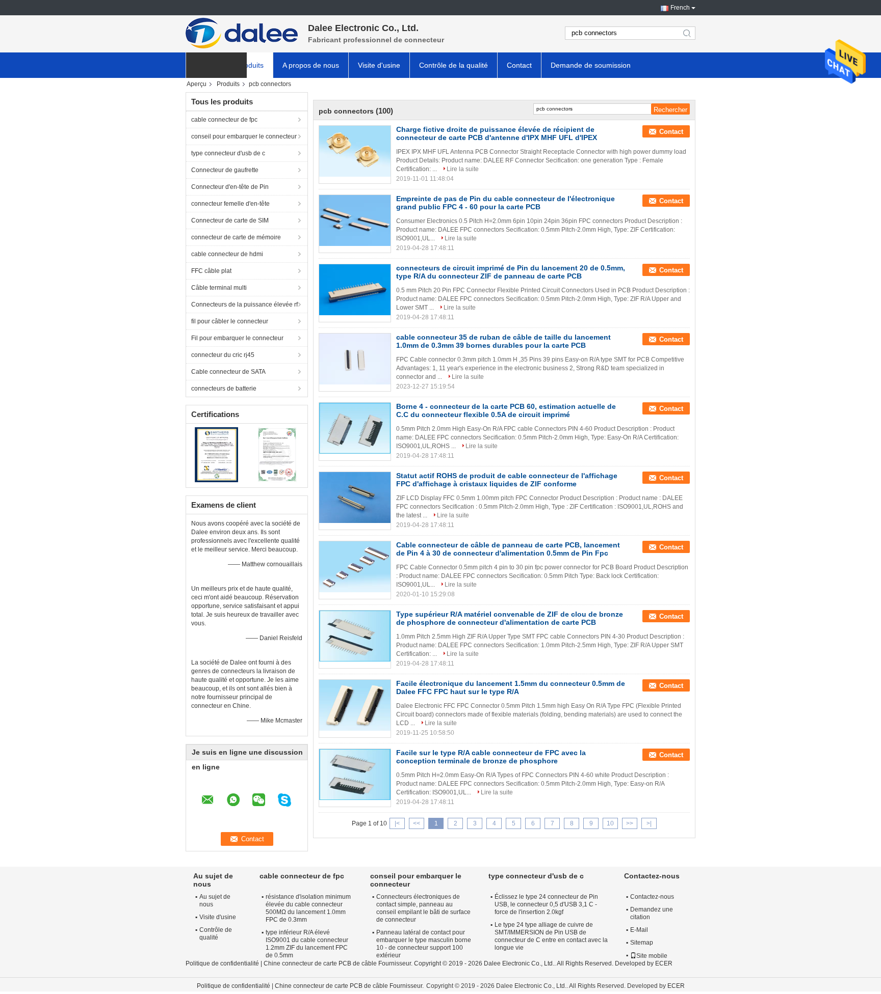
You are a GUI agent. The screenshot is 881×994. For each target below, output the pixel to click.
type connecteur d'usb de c (228, 153)
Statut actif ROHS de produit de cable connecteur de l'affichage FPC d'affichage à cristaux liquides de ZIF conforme (506, 480)
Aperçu (196, 84)
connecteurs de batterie (223, 388)
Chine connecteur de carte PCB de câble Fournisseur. (339, 963)
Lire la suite (463, 169)
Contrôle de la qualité (453, 65)
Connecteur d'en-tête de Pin (230, 186)
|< (397, 823)
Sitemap (641, 942)
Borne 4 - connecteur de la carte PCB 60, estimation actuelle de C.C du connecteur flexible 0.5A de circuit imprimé (506, 410)
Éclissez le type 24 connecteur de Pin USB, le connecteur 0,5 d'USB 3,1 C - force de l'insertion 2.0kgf (546, 904)
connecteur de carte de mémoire (236, 237)
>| (649, 823)
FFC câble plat (211, 270)
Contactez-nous (652, 896)
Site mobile (651, 955)
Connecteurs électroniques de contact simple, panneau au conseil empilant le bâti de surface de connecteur (423, 908)
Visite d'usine (379, 65)
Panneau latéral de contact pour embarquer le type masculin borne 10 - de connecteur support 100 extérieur (423, 944)
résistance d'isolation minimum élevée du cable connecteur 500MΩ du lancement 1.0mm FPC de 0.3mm (308, 908)
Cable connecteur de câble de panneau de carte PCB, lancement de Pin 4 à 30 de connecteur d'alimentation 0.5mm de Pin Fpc (508, 549)
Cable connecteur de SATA (228, 371)
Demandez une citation (651, 913)
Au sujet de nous (214, 900)
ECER (663, 963)
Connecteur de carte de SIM (230, 220)
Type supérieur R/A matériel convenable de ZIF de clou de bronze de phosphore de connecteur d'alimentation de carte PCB (509, 618)
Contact (519, 65)
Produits (250, 65)
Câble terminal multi (219, 287)
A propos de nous (310, 65)
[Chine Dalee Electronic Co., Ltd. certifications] (216, 454)
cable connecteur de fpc (224, 119)
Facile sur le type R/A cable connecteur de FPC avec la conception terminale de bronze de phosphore (491, 757)
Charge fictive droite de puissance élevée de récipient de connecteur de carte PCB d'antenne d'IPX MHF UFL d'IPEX (496, 133)
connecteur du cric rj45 (222, 354)
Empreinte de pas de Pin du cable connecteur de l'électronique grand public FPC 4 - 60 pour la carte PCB (505, 203)
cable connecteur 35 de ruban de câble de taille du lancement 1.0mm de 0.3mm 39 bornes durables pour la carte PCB (503, 341)
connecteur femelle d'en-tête (230, 203)
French (680, 7)
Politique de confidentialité (222, 963)
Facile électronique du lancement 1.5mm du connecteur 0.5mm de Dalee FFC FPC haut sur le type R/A (510, 687)
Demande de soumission (591, 65)
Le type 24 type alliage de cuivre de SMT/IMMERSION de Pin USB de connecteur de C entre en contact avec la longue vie (551, 936)
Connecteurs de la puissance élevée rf (244, 304)
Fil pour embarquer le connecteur (237, 338)
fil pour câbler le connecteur (229, 321)
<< (416, 823)
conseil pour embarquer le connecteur (244, 136)
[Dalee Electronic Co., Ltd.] (242, 33)
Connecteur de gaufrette (224, 170)
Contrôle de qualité (215, 933)
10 (610, 823)
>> (629, 823)
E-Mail (639, 929)
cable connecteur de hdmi (227, 254)
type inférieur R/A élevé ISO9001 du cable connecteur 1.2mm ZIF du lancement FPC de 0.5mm (307, 944)
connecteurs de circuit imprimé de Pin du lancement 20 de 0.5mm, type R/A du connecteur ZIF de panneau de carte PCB (510, 272)
